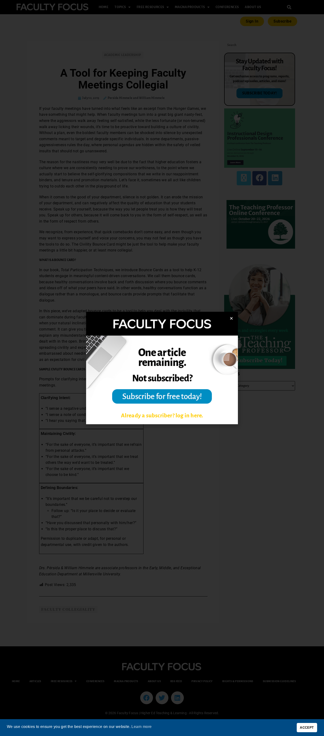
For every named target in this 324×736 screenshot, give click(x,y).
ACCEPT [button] (307, 727)
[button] (231, 318)
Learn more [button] (141, 727)
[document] (162, 368)
